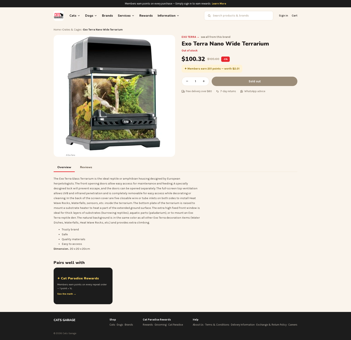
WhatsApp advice (254, 91)
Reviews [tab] (86, 167)
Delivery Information (243, 324)
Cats (112, 324)
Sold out (255, 81)
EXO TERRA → (190, 36)
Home (57, 29)
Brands (107, 16)
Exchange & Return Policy (271, 324)
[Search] (209, 15)
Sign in (283, 15)
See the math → (66, 293)
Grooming (161, 324)
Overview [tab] (64, 167)
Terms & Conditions (217, 324)
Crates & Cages (72, 29)
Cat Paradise (175, 324)
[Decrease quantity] (187, 81)
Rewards (146, 16)
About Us (198, 324)
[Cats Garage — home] (59, 16)
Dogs (120, 324)
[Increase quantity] (204, 81)
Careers (292, 324)
